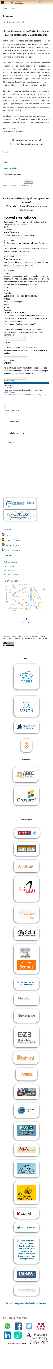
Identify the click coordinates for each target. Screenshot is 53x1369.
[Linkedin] (8, 1338)
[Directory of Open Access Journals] (26, 866)
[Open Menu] (2, 2)
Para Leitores (9, 567)
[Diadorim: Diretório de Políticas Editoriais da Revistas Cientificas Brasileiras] (26, 1074)
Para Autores (9, 570)
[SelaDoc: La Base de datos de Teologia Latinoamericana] (26, 1290)
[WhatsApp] (8, 1329)
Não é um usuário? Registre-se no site (17, 185)
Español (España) (13, 540)
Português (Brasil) (13, 545)
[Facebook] (19, 1329)
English (9, 535)
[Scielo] (26, 888)
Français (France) (13, 550)
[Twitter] (30, 1329)
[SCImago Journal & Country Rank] (26, 983)
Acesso (28, 182)
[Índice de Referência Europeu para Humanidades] (26, 1274)
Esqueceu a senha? (10, 168)
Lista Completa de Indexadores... (26, 1303)
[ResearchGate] (19, 1338)
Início (5, 8)
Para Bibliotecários (11, 574)
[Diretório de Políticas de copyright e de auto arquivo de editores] (26, 1227)
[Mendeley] (42, 1329)
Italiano (9, 556)
